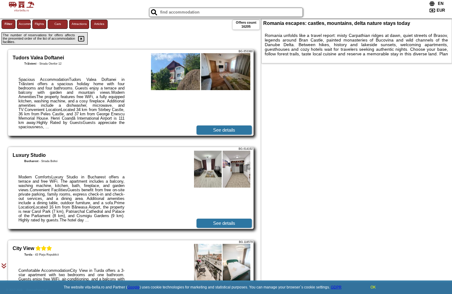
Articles (99, 24)
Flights (39, 24)
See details (224, 130)
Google (133, 287)
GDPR (336, 287)
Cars (57, 24)
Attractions (79, 24)
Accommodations (25, 24)
